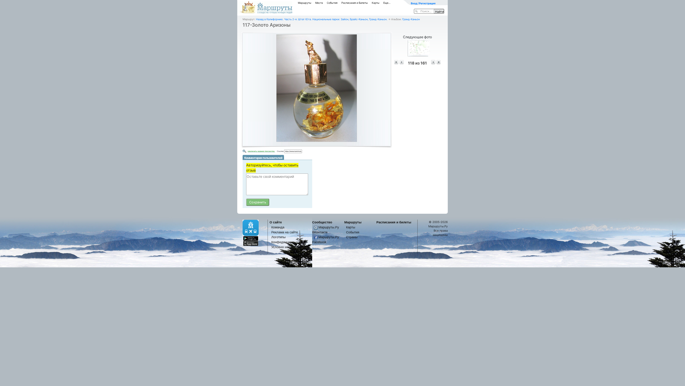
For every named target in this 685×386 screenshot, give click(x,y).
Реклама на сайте (284, 232)
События (332, 2)
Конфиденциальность (287, 242)
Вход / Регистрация (423, 3)
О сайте (276, 222)
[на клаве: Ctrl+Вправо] (433, 62)
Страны (351, 237)
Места (319, 2)
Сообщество (322, 222)
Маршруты (304, 2)
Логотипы (278, 237)
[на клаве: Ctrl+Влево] (402, 62)
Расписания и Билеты (354, 2)
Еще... (386, 2)
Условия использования (289, 247)
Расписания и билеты (393, 222)
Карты (375, 2)
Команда (277, 227)
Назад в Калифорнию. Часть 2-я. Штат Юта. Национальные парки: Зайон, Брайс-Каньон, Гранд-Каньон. (321, 19)
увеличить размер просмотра (261, 151)
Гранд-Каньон (411, 19)
